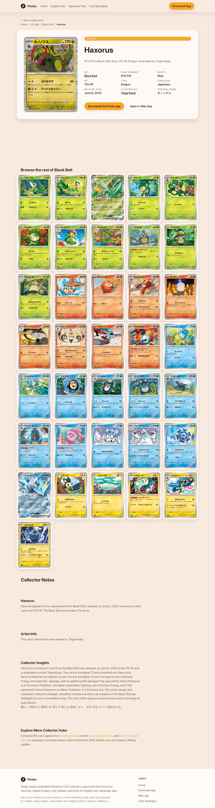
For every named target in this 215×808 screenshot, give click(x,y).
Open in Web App (141, 106)
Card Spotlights (98, 6)
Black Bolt (47, 24)
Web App (143, 795)
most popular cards (101, 735)
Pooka (32, 6)
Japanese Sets (77, 6)
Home (44, 6)
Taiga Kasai (128, 93)
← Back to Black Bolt (32, 20)
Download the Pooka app (104, 106)
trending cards (68, 735)
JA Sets (35, 24)
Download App (181, 6)
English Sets (58, 6)
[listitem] (34, 197)
